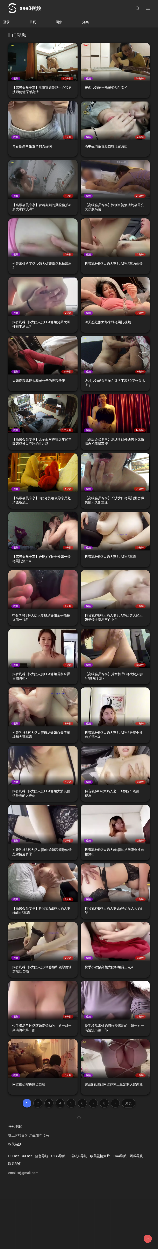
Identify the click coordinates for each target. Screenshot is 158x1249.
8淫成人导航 (78, 1156)
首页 (32, 22)
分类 (85, 22)
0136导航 (58, 1156)
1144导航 (120, 1156)
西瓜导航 (136, 1156)
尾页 (128, 1103)
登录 (6, 22)
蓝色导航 (41, 1156)
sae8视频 (30, 8)
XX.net (27, 1156)
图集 (59, 22)
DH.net (13, 1156)
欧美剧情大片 (100, 1156)
